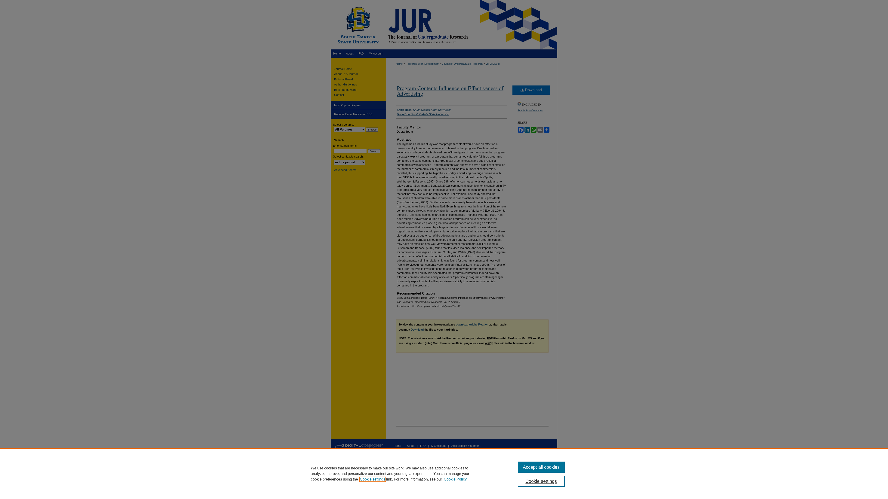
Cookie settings (372, 479)
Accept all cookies (541, 467)
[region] (444, 473)
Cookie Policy (455, 479)
